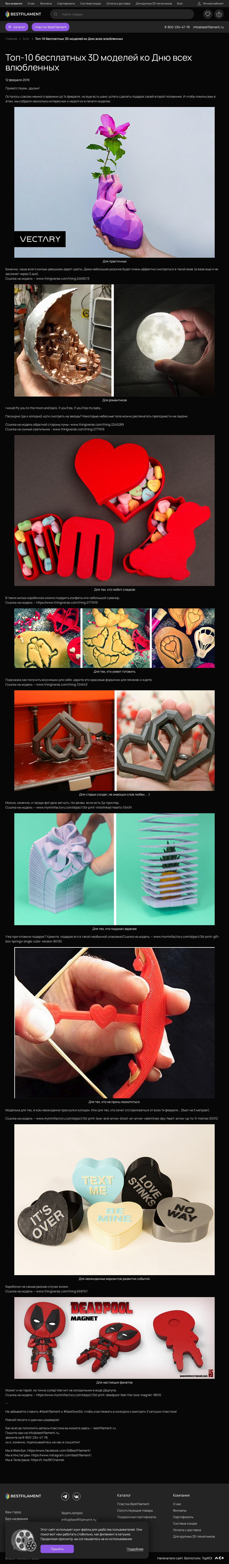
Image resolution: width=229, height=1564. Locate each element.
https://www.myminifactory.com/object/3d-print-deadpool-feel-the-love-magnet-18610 (98, 1395)
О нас (31, 3)
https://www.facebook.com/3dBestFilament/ (59, 1450)
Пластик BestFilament (50, 27)
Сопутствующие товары (135, 1510)
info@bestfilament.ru (208, 27)
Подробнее (135, 1549)
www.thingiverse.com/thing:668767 (62, 1291)
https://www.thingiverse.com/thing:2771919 (67, 602)
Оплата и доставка (118, 3)
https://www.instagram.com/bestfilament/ (61, 1455)
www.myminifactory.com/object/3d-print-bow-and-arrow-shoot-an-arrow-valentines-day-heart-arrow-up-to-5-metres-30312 (127, 1118)
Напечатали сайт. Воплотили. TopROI (184, 1558)
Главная (11, 38)
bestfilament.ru (104, 1428)
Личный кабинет (213, 3)
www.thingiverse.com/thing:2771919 (78, 429)
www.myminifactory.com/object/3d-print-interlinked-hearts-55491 (84, 807)
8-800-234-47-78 (177, 27)
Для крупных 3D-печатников (154, 3)
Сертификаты (66, 3)
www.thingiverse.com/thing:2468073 (62, 278)
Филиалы (46, 3)
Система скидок (90, 3)
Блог (180, 3)
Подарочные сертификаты (136, 1517)
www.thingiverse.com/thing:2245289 (97, 424)
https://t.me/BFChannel (47, 1460)
